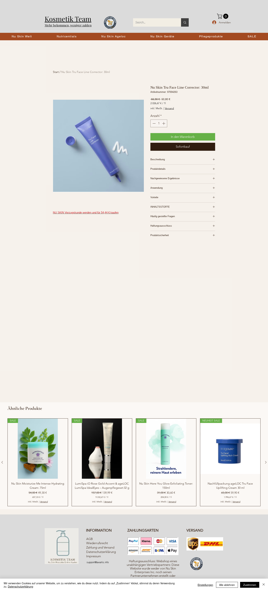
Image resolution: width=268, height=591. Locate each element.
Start (56, 72)
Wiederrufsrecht (97, 543)
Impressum (93, 556)
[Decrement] (153, 123)
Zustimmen (249, 585)
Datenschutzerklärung (101, 552)
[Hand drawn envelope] (153, 546)
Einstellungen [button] (205, 585)
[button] (223, 16)
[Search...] (185, 22)
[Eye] (196, 563)
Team (83, 18)
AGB (89, 539)
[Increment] (164, 123)
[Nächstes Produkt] (266, 462)
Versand (169, 108)
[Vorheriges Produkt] (2, 462)
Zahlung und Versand (100, 547)
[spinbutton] (158, 123)
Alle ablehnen (227, 585)
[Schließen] (263, 585)
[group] (134, 462)
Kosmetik (60, 18)
